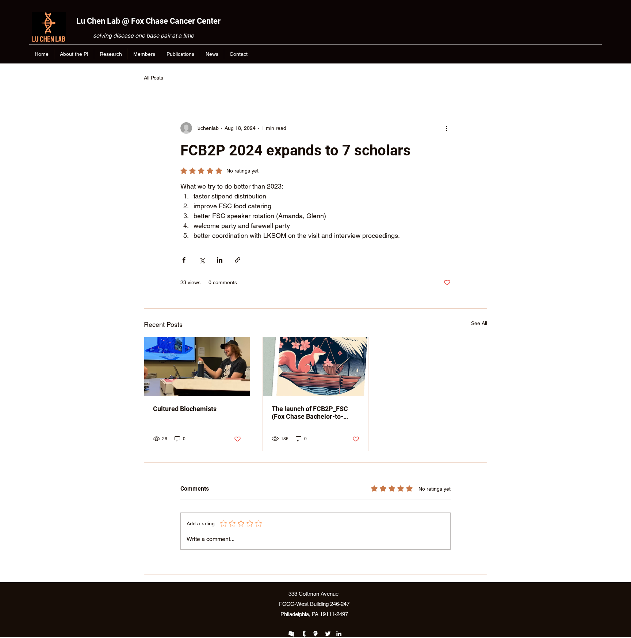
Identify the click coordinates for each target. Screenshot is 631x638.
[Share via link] (237, 259)
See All (479, 323)
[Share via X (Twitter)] (201, 259)
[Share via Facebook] (183, 259)
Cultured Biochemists (185, 409)
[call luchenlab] (304, 633)
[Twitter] (328, 633)
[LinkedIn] (339, 633)
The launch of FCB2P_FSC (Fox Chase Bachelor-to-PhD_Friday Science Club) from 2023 (310, 412)
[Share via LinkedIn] (219, 259)
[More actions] (446, 128)
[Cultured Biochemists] (197, 366)
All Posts (153, 78)
